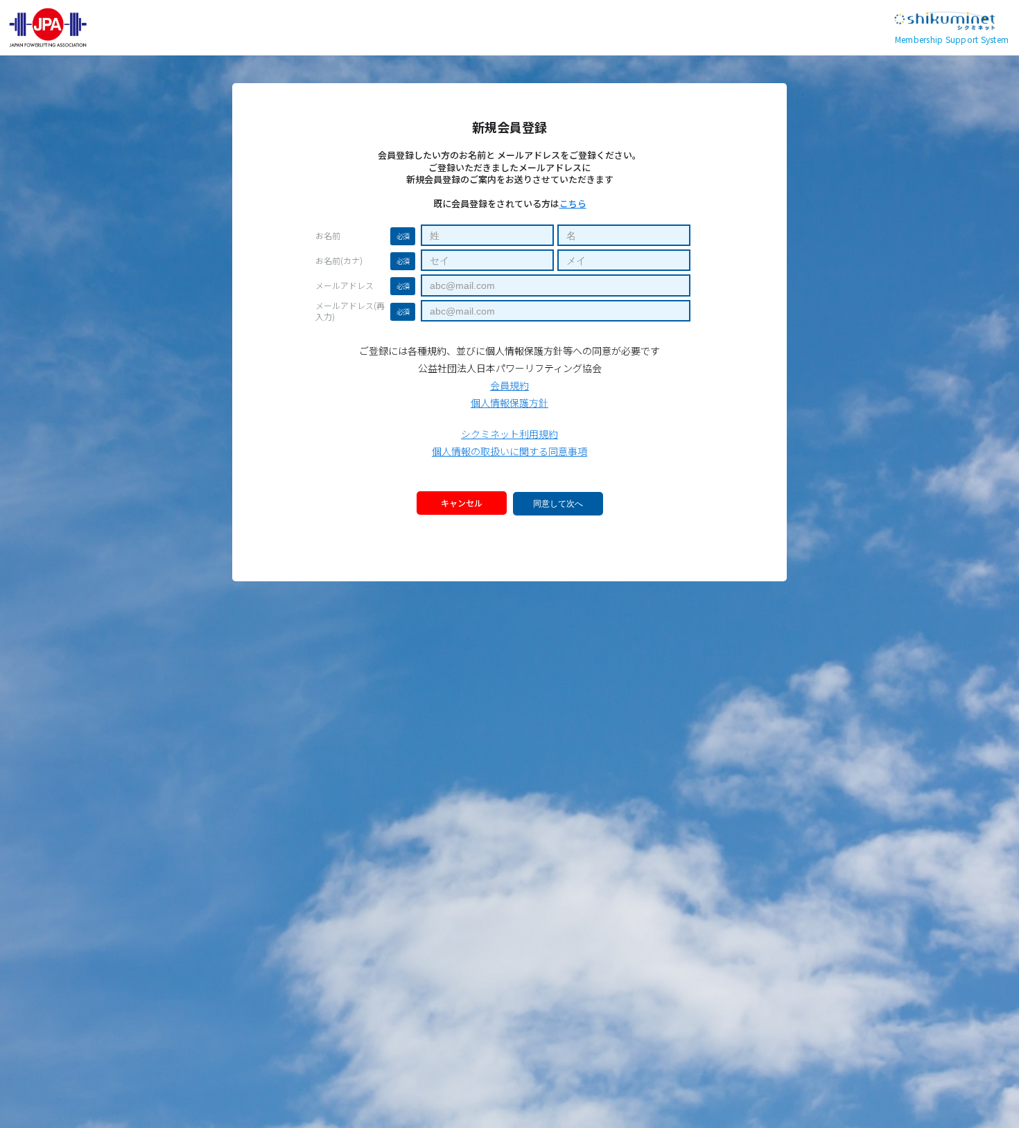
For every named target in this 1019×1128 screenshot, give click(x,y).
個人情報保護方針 (509, 402)
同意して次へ (558, 504)
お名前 (327, 235)
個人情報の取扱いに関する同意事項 (509, 451)
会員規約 (509, 385)
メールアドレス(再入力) (350, 311)
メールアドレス (344, 285)
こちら (572, 203)
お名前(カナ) (339, 260)
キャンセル (461, 503)
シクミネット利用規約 (509, 434)
